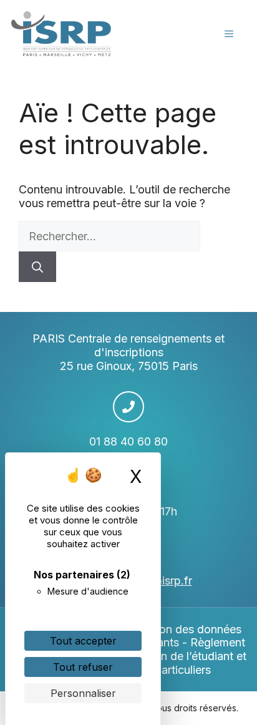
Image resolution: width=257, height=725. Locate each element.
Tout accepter (83, 641)
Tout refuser (83, 667)
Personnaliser (83, 693)
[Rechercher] (37, 266)
